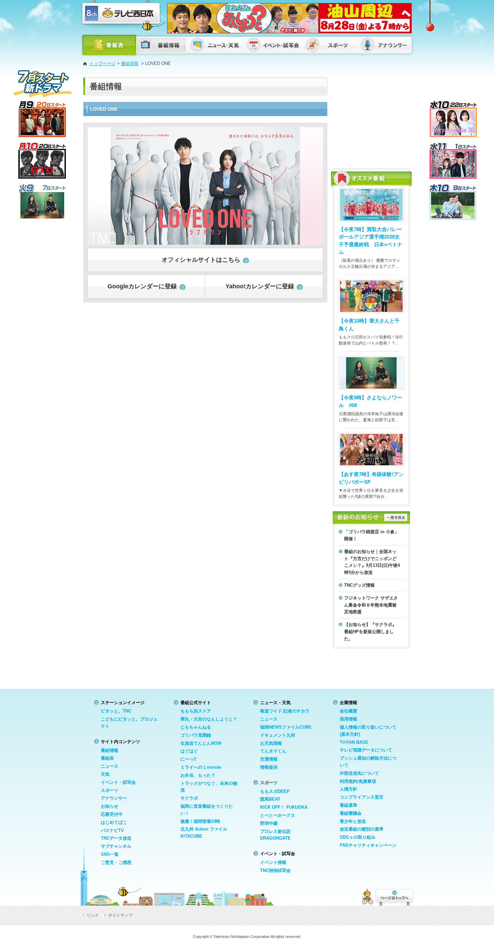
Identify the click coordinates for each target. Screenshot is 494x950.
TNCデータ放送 (116, 838)
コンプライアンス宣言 (361, 797)
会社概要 (348, 711)
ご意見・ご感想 (116, 862)
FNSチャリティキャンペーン (368, 845)
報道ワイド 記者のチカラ (285, 711)
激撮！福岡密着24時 (200, 821)
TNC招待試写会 (275, 870)
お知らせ (109, 806)
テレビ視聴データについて (366, 750)
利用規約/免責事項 (358, 781)
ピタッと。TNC (116, 711)
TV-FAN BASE (354, 742)
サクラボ (189, 798)
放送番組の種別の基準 (361, 829)
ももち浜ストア (195, 711)
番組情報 (129, 63)
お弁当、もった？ (197, 775)
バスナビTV (112, 830)
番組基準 (348, 805)
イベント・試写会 (118, 782)
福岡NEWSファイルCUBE (286, 727)
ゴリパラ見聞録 (195, 735)
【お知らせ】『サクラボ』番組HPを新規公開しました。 (370, 631)
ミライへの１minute (200, 767)
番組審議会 (351, 813)
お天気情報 (271, 743)
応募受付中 (112, 814)
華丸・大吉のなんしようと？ (208, 719)
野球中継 (269, 823)
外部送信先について (359, 773)
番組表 (107, 758)
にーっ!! (188, 759)
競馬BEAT (270, 799)
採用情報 (348, 719)
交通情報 (269, 759)
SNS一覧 (110, 854)
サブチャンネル (116, 846)
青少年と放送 (353, 821)
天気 (105, 774)
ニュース (109, 766)
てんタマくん (273, 751)
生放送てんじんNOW (200, 743)
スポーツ (109, 790)
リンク (93, 915)
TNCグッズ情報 (359, 585)
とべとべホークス (277, 815)
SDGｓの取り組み (357, 837)
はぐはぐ (189, 751)
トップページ (102, 63)
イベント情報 (273, 862)
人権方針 (348, 789)
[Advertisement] (371, 119)
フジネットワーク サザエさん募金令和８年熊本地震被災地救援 (371, 605)
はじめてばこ (114, 822)
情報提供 (269, 767)
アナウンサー (114, 798)
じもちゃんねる (195, 727)
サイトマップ (120, 915)
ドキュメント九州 (277, 735)
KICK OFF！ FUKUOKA (283, 807)
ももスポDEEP (275, 791)
